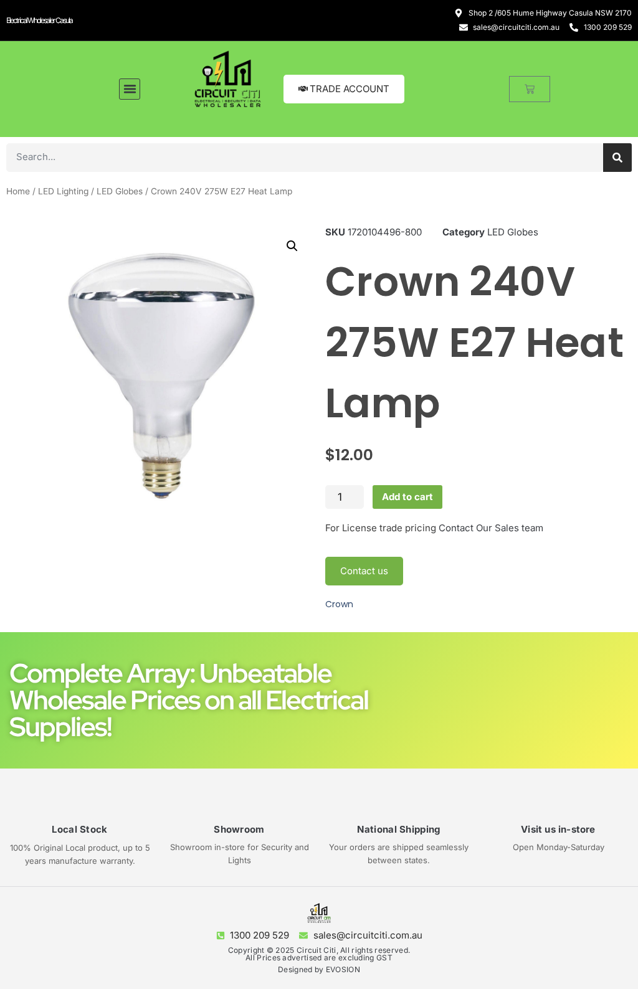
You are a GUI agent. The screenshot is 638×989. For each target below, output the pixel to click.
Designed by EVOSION (319, 969)
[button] (129, 89)
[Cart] (529, 89)
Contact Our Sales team (491, 528)
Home (18, 191)
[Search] (617, 157)
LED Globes (120, 191)
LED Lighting (63, 191)
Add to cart (407, 497)
